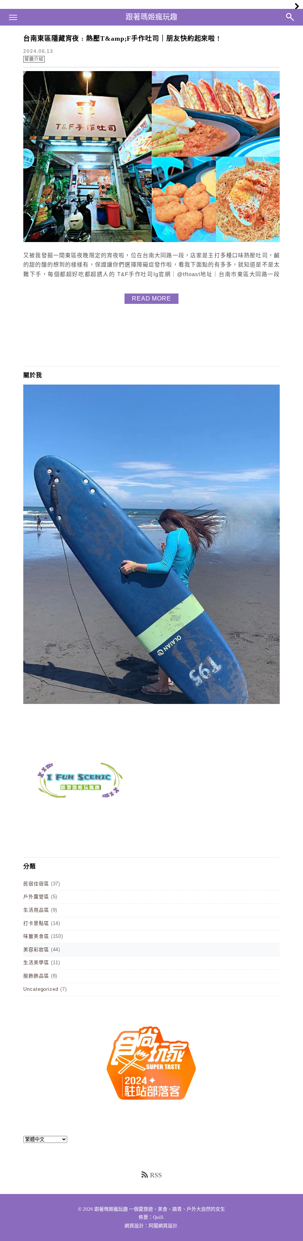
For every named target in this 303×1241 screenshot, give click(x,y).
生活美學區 (36, 962)
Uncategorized (40, 989)
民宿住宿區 (36, 883)
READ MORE (151, 298)
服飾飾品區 (36, 976)
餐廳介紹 (34, 59)
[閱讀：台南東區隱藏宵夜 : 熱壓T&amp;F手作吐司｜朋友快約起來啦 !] (151, 240)
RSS (156, 1175)
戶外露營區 (36, 896)
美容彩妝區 (36, 949)
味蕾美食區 (36, 936)
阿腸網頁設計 (163, 1225)
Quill (158, 1217)
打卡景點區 (36, 923)
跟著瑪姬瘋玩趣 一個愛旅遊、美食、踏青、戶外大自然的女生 (159, 1209)
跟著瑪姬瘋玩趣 (151, 17)
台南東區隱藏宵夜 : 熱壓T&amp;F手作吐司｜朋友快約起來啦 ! (121, 38)
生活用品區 (36, 910)
